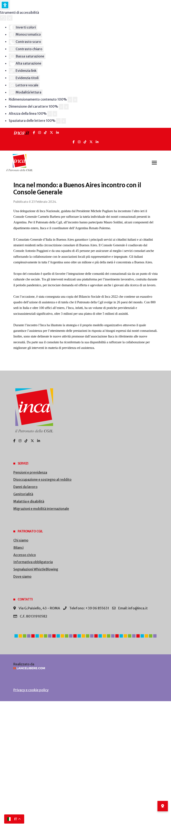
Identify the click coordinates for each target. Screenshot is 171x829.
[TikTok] (45, 132)
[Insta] (79, 142)
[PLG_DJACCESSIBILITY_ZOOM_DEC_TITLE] (70, 99)
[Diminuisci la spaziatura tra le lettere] (58, 121)
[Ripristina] (3, 18)
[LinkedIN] (57, 132)
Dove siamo (22, 576)
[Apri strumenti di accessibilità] (5, 5)
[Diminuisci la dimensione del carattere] (61, 107)
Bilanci (18, 547)
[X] (51, 132)
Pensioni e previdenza (30, 472)
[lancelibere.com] (85, 668)
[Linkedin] (97, 142)
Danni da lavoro (25, 487)
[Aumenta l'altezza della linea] (55, 114)
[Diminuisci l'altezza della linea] (49, 114)
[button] (154, 162)
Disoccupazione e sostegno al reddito (42, 479)
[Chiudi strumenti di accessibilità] (10, 18)
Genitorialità (23, 494)
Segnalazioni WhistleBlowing (35, 569)
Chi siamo (20, 540)
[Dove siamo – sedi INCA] (162, 806)
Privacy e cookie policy (31, 690)
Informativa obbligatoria (33, 562)
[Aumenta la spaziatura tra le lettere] (63, 121)
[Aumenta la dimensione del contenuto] (75, 99)
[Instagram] (39, 132)
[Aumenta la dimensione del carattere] (66, 107)
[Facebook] (34, 132)
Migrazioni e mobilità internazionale (41, 509)
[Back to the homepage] (19, 162)
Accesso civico (24, 555)
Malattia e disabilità (28, 501)
